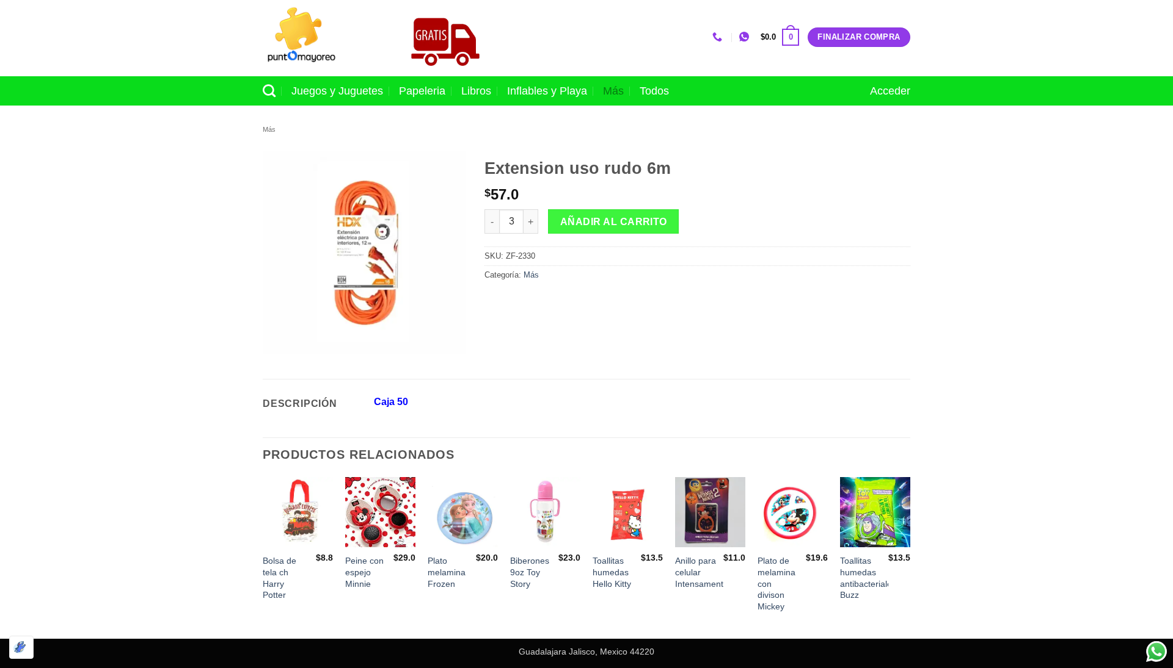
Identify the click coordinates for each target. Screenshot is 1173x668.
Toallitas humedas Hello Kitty (612, 572)
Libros (476, 91)
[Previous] (263, 556)
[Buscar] (269, 90)
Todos (654, 91)
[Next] (910, 556)
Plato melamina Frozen (447, 572)
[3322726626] (718, 37)
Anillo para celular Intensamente (701, 572)
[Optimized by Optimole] (21, 647)
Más (613, 91)
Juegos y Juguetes (337, 91)
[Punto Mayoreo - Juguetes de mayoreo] (323, 38)
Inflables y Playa (547, 91)
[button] (780, 37)
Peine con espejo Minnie (364, 572)
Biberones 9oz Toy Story (529, 572)
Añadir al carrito (613, 222)
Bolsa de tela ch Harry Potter (279, 578)
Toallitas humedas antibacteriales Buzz (868, 578)
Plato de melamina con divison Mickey (776, 583)
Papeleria (422, 91)
